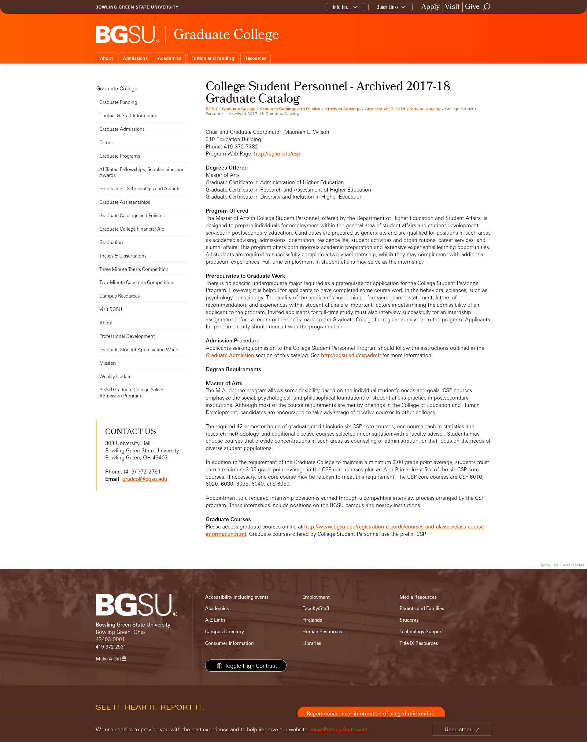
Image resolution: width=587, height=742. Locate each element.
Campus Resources (119, 296)
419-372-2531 (111, 647)
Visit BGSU (110, 309)
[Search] (486, 7)
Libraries (311, 643)
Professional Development (127, 336)
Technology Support (421, 631)
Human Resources (322, 631)
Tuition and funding (213, 58)
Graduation (111, 242)
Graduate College (238, 109)
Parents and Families (422, 608)
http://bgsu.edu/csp (277, 153)
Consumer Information (229, 643)
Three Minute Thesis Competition (133, 269)
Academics (169, 58)
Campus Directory (224, 631)
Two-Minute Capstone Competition (136, 282)
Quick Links (387, 7)
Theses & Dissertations (122, 256)
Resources (255, 58)
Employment (316, 597)
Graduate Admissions (122, 129)
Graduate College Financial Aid (131, 229)
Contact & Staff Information (128, 116)
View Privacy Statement (339, 729)
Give (472, 7)
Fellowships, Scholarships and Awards (139, 189)
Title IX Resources (419, 643)
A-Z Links (215, 620)
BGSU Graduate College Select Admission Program (131, 393)
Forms (106, 142)
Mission (107, 363)
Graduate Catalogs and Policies (290, 109)
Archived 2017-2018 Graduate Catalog (403, 109)
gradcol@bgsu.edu (144, 479)
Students (409, 620)
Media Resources (418, 597)
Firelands (312, 620)
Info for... (342, 7)
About (106, 58)
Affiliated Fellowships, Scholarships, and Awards (142, 172)
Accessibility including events (237, 597)
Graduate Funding (118, 102)
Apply (430, 7)
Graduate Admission (230, 355)
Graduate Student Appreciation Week (138, 350)
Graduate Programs (119, 156)
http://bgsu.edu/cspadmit (351, 355)
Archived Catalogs (342, 109)
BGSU (212, 109)
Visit (452, 7)
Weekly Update (115, 376)
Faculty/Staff (315, 608)
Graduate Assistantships (124, 202)
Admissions (135, 58)
